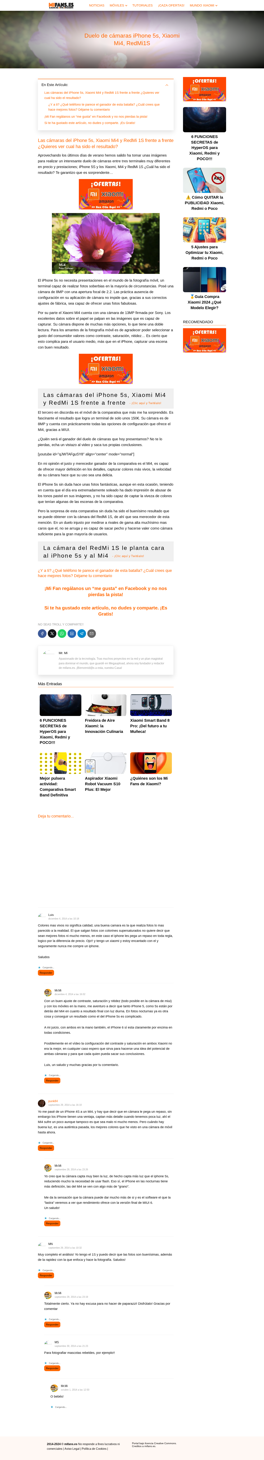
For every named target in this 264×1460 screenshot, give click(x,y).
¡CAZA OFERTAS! (171, 5)
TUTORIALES (142, 5)
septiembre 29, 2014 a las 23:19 (71, 1297)
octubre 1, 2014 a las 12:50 (75, 1389)
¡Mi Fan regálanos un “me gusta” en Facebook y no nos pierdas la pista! (95, 116)
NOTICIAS (96, 5)
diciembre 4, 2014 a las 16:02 (70, 994)
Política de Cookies (94, 1448)
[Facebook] (42, 633)
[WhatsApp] (62, 633)
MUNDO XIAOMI (202, 5)
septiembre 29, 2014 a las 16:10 (65, 1105)
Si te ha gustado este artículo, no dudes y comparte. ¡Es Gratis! (89, 123)
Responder (46, 972)
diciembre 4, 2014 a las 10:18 (63, 918)
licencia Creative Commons (160, 1443)
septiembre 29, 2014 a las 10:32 (65, 1247)
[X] (52, 633)
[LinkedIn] (72, 633)
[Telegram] (81, 633)
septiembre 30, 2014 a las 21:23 (71, 1346)
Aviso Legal (72, 1448)
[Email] (91, 633)
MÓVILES (117, 5)
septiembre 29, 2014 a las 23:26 (71, 1169)
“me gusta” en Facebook (119, 588)
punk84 (53, 1101)
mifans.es (149, 1446)
